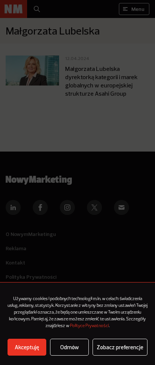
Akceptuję (27, 347)
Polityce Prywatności (89, 326)
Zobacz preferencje (120, 347)
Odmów (69, 347)
